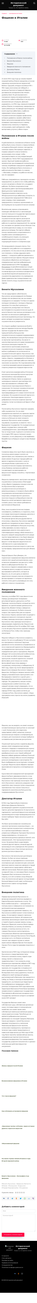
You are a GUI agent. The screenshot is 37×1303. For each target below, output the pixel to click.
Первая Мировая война (10, 1188)
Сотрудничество (7, 1265)
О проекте (5, 1256)
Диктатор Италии (13, 69)
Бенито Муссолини (14, 61)
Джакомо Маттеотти (24, 1184)
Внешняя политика (14, 72)
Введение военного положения (18, 66)
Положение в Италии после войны (19, 58)
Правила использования (10, 1263)
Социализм (24, 1188)
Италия (5, 1186)
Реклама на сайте (7, 1260)
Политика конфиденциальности (12, 1267)
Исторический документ (18, 4)
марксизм (22, 1186)
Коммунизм (13, 1186)
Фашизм (10, 64)
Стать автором (6, 1258)
